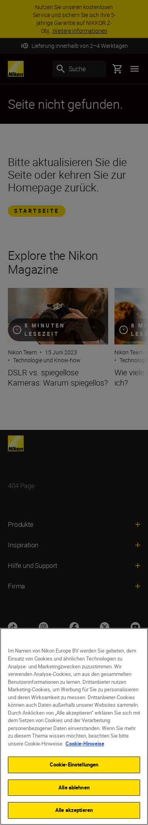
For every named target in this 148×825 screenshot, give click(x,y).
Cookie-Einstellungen (74, 764)
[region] (74, 726)
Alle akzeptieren (74, 810)
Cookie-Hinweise (85, 743)
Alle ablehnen (74, 787)
